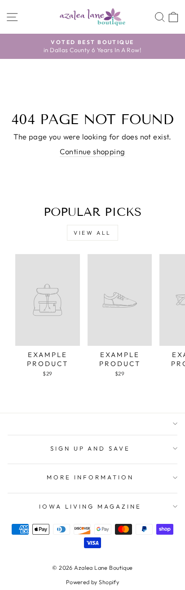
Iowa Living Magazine (90, 506)
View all (92, 232)
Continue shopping (92, 151)
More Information (90, 477)
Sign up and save (90, 448)
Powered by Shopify (92, 582)
